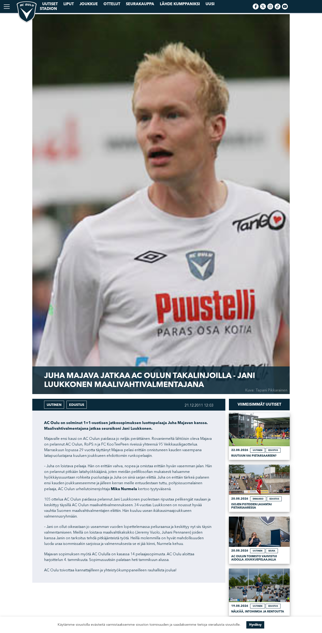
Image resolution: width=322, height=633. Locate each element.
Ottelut (111, 4)
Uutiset (50, 4)
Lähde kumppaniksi (180, 4)
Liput (68, 4)
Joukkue (88, 4)
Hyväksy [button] (255, 625)
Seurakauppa (140, 4)
